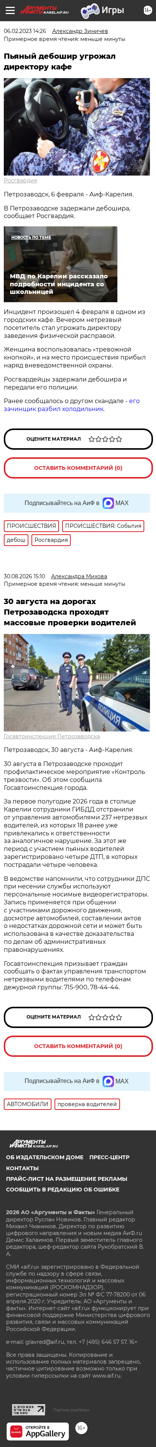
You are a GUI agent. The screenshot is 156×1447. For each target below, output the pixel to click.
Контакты (22, 1168)
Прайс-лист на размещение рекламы (66, 1178)
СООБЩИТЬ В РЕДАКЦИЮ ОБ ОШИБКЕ (62, 1189)
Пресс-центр (109, 1157)
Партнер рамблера (71, 1410)
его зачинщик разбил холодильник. (72, 405)
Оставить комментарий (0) (78, 468)
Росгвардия (20, 180)
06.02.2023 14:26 (25, 31)
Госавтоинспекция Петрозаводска (52, 736)
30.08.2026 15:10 (24, 576)
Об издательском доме (44, 1157)
